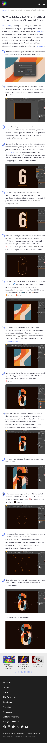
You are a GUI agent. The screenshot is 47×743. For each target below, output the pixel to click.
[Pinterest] (13, 726)
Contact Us (8, 712)
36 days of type (8, 25)
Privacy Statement (9, 733)
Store (5, 692)
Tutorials (4, 10)
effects (39, 31)
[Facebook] (4, 726)
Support (6, 687)
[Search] (39, 4)
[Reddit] (22, 726)
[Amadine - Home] (4, 3)
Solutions (7, 702)
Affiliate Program (11, 717)
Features (7, 682)
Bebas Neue (10, 152)
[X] (17, 726)
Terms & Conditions (33, 733)
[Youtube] (26, 726)
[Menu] (44, 3)
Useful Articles (9, 697)
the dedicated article (13, 341)
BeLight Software (11, 721)
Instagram (40, 46)
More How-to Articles (23, 672)
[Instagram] (9, 726)
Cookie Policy (21, 733)
